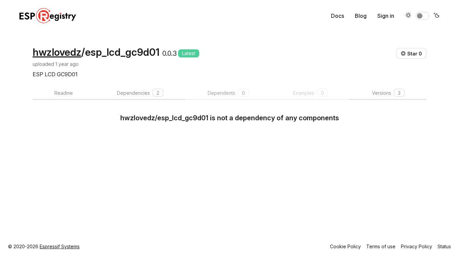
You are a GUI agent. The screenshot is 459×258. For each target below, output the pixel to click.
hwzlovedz (57, 52)
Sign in (385, 15)
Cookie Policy (345, 246)
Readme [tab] (63, 93)
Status (444, 246)
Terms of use (380, 246)
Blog (361, 15)
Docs (337, 15)
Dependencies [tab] (138, 93)
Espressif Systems (60, 246)
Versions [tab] (386, 93)
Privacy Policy (416, 246)
